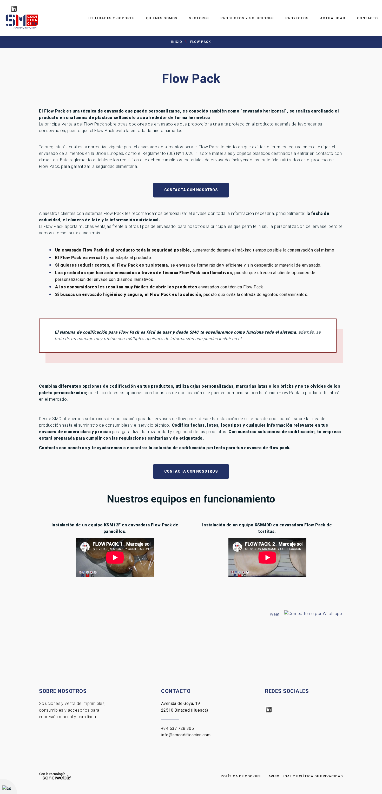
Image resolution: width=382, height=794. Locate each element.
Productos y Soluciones (247, 18)
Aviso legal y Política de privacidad (305, 776)
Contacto (367, 18)
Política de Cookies (241, 776)
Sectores (199, 18)
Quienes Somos (161, 18)
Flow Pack (200, 42)
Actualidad (333, 18)
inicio (176, 42)
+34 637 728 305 (177, 728)
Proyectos (296, 18)
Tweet (274, 614)
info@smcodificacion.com (185, 734)
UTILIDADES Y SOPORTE (111, 18)
